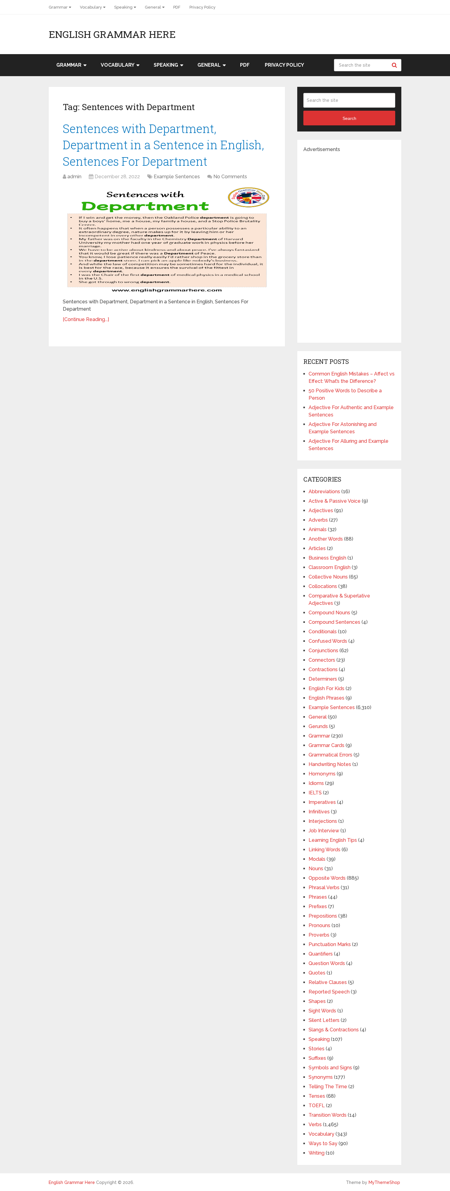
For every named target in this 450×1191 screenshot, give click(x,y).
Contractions (323, 669)
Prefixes (318, 906)
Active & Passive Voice (335, 501)
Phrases (318, 897)
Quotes (317, 973)
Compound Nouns (329, 613)
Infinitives (319, 812)
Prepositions (323, 916)
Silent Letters (324, 1020)
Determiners (323, 679)
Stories (316, 1049)
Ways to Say (323, 1143)
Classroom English (330, 567)
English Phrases (326, 698)
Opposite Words (327, 878)
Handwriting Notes (330, 764)
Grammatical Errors (330, 755)
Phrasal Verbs (324, 887)
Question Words (327, 963)
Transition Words (328, 1115)
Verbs (315, 1124)
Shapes (317, 1001)
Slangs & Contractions (334, 1030)
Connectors (322, 660)
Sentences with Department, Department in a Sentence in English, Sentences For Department (163, 144)
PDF (176, 7)
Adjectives (321, 510)
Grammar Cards (326, 745)
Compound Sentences (334, 622)
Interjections (323, 821)
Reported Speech (329, 992)
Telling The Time (328, 1086)
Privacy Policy (202, 7)
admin (74, 176)
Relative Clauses (328, 982)
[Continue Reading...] (86, 319)
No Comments (230, 176)
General (153, 7)
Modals (317, 859)
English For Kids (326, 688)
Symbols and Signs (330, 1068)
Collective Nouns (328, 577)
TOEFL (317, 1105)
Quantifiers (321, 954)
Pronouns (319, 925)
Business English (327, 558)
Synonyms (321, 1077)
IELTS (315, 793)
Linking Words (324, 850)
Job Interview (324, 831)
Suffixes (317, 1058)
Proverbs (319, 935)
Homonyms (322, 774)
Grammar (58, 7)
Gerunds (318, 726)
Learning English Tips (333, 840)
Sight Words (322, 1011)
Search (395, 65)
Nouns (316, 868)
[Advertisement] (349, 245)
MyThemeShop (384, 1182)
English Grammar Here (112, 34)
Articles (317, 548)
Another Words (326, 539)
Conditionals (323, 631)
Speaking (123, 7)
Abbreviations (324, 491)
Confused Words (328, 641)
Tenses (317, 1096)
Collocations (323, 586)
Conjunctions (323, 650)
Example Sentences (177, 176)
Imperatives (322, 802)
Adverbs (318, 520)
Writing (316, 1153)
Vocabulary (91, 7)
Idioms (316, 783)
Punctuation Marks (330, 944)
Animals (318, 529)
